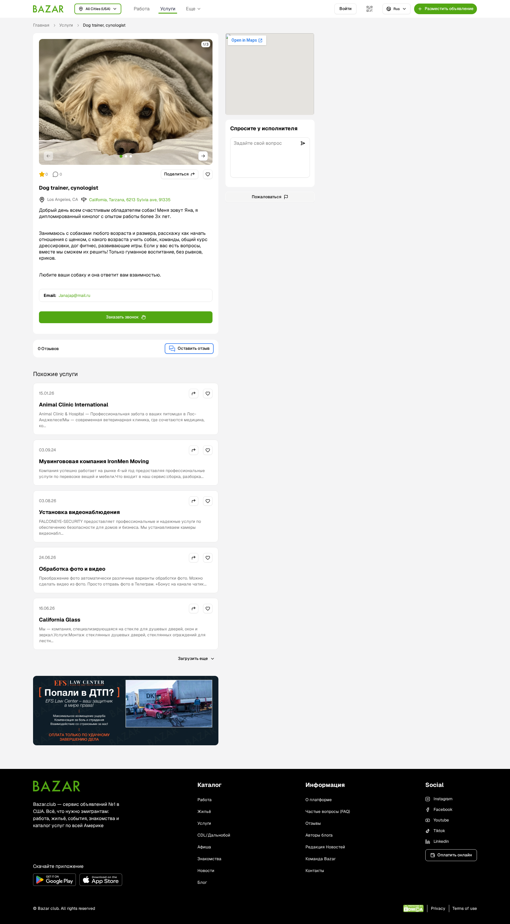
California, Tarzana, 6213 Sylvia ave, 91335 (130, 199)
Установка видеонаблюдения (79, 512)
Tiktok (439, 830)
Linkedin (441, 841)
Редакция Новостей (325, 847)
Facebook (443, 809)
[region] (125, 102)
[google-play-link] (54, 879)
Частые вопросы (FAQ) (327, 811)
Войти (345, 8)
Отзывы (313, 823)
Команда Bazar (320, 858)
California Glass (59, 619)
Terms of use (464, 908)
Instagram (443, 798)
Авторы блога (319, 835)
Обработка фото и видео (72, 568)
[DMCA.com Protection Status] (413, 908)
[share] (193, 393)
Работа (142, 9)
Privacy (438, 908)
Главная (41, 25)
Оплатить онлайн (454, 855)
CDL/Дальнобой (213, 835)
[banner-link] (125, 711)
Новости (205, 870)
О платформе (318, 799)
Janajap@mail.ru (74, 295)
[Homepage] (48, 8)
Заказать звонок (122, 317)
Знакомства (209, 858)
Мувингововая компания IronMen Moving (94, 461)
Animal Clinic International (73, 404)
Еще (190, 9)
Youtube (441, 820)
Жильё (204, 811)
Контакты (314, 870)
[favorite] (207, 174)
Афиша (204, 847)
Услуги (167, 9)
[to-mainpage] (56, 786)
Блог (202, 882)
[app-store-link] (100, 879)
